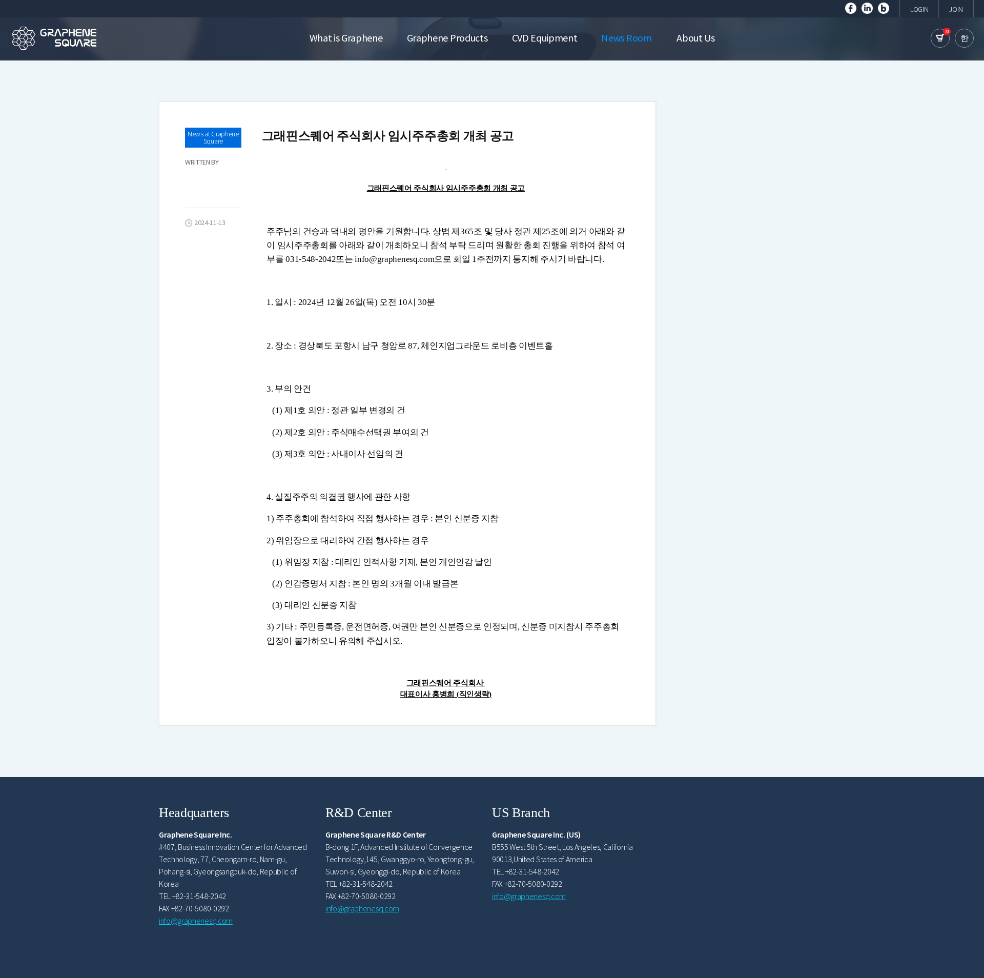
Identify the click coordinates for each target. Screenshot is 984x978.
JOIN (956, 9)
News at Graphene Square (213, 137)
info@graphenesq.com (196, 920)
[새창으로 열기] (850, 7)
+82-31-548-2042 (199, 896)
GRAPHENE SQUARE (53, 38)
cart (940, 38)
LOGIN (919, 9)
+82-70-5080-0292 (200, 908)
